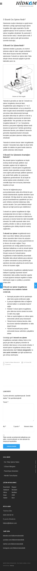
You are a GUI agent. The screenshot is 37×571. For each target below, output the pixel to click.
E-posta (17, 426)
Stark (5, 495)
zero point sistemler (10, 352)
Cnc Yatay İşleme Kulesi (11, 462)
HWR (13, 495)
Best (13, 498)
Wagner (14, 487)
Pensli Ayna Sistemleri (11, 471)
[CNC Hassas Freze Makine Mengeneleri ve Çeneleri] (35, 285)
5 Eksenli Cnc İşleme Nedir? (14, 19)
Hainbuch (6, 490)
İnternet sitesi (28, 426)
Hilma (5, 492)
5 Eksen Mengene (9, 467)
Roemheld (6, 487)
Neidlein (14, 492)
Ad (4, 426)
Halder (5, 498)
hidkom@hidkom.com (10, 523)
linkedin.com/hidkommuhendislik (13, 536)
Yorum (5, 402)
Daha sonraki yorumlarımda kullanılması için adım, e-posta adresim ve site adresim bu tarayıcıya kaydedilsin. (16, 439)
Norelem (14, 490)
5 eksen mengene (23, 350)
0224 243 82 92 (8, 515)
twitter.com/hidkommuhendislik (13, 544)
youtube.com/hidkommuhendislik (13, 540)
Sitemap (12, 565)
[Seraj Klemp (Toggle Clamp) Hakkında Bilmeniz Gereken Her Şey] (1, 285)
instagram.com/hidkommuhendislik (14, 548)
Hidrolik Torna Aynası (10, 476)
